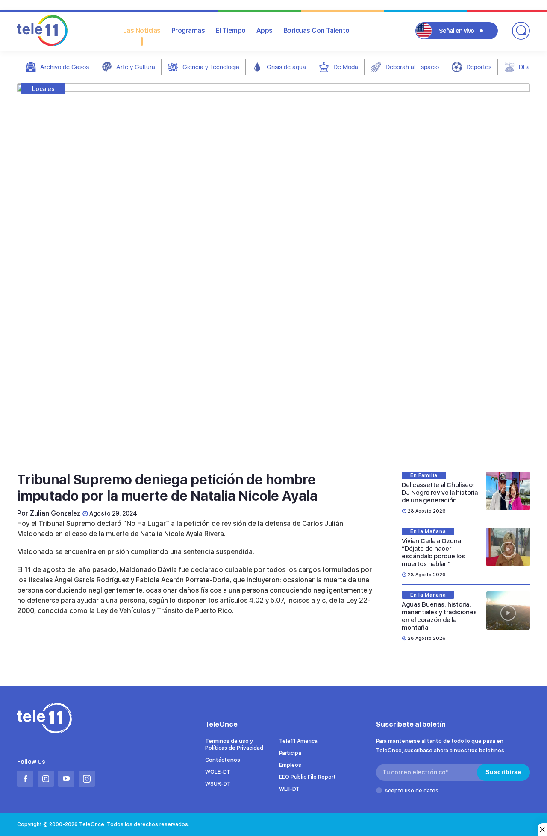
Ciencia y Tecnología (210, 66)
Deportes (478, 66)
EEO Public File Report (307, 777)
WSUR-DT (218, 783)
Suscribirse (503, 772)
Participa (290, 753)
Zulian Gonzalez (55, 513)
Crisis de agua (286, 66)
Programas (188, 30)
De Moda (345, 66)
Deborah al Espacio (412, 66)
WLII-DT (289, 789)
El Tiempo (230, 30)
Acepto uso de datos (411, 791)
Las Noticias (142, 30)
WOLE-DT (217, 772)
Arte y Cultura (135, 66)
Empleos (290, 765)
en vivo (456, 30)
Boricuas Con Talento (316, 30)
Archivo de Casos (64, 66)
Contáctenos (222, 760)
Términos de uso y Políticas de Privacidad (234, 744)
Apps (264, 30)
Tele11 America (298, 741)
